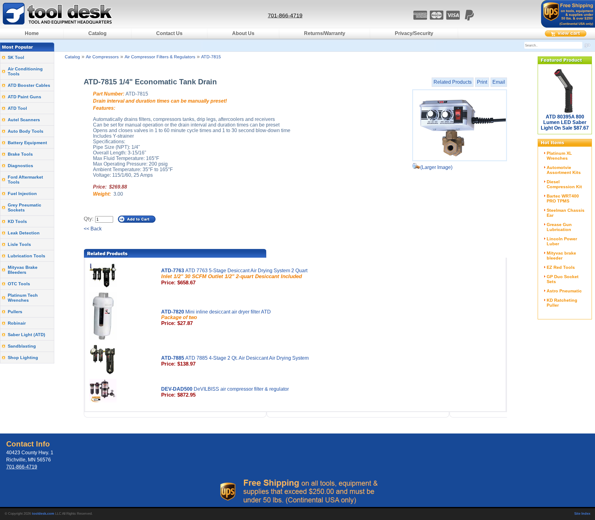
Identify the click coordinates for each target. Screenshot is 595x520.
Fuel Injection (22, 193)
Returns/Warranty (324, 33)
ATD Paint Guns (24, 96)
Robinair (17, 323)
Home (32, 33)
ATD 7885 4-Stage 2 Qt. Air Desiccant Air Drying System (235, 361)
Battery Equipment (27, 142)
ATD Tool (17, 108)
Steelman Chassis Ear (565, 213)
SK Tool (16, 57)
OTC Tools (19, 283)
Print (482, 82)
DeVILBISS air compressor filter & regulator (225, 392)
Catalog (97, 33)
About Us (243, 33)
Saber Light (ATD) (26, 334)
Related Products (453, 82)
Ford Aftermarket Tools (25, 179)
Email (498, 82)
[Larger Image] (459, 125)
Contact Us (169, 33)
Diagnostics (20, 165)
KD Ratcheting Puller (562, 303)
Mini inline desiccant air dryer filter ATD (216, 317)
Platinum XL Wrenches (559, 156)
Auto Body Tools (25, 131)
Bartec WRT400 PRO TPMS (563, 198)
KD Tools (17, 221)
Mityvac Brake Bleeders (22, 270)
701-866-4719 (285, 15)
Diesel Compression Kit (564, 184)
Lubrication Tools (26, 255)
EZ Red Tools (561, 267)
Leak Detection (24, 232)
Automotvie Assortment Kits (564, 170)
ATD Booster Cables (29, 85)
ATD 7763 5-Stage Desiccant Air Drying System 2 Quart (234, 277)
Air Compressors (102, 56)
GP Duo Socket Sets (563, 279)
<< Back (93, 228)
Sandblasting (22, 346)
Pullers (15, 311)
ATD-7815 (211, 56)
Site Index (582, 513)
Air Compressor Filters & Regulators (160, 56)
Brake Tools (20, 154)
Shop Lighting (23, 357)
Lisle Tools (19, 244)
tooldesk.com (43, 513)
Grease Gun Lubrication (559, 227)
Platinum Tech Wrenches (23, 298)
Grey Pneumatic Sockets (24, 207)
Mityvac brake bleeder (561, 255)
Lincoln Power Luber (562, 241)
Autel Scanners (24, 119)
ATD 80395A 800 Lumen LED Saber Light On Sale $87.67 (565, 122)
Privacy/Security (414, 33)
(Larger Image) (436, 167)
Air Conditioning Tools (25, 71)
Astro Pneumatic (564, 290)
